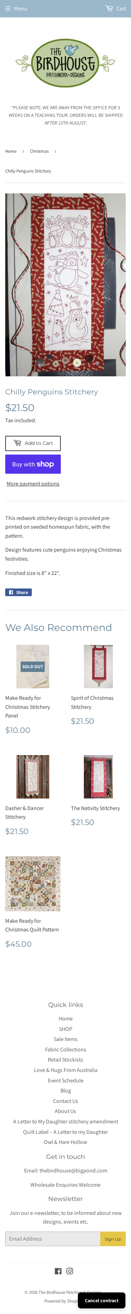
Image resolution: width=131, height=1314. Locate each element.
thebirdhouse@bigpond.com (73, 1170)
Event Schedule (65, 1080)
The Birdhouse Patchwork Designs (69, 1292)
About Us (65, 1111)
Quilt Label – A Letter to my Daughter (65, 1132)
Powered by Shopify (62, 1301)
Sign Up (113, 1239)
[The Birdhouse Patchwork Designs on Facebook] (58, 1272)
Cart (120, 8)
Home (10, 151)
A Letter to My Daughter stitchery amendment (65, 1121)
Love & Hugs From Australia (65, 1070)
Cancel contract (101, 1300)
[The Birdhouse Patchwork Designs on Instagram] (69, 1272)
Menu (20, 8)
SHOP (65, 1029)
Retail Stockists (65, 1059)
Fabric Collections (65, 1049)
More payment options (33, 483)
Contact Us (65, 1101)
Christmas (39, 151)
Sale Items (66, 1039)
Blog (65, 1090)
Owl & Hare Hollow (65, 1142)
